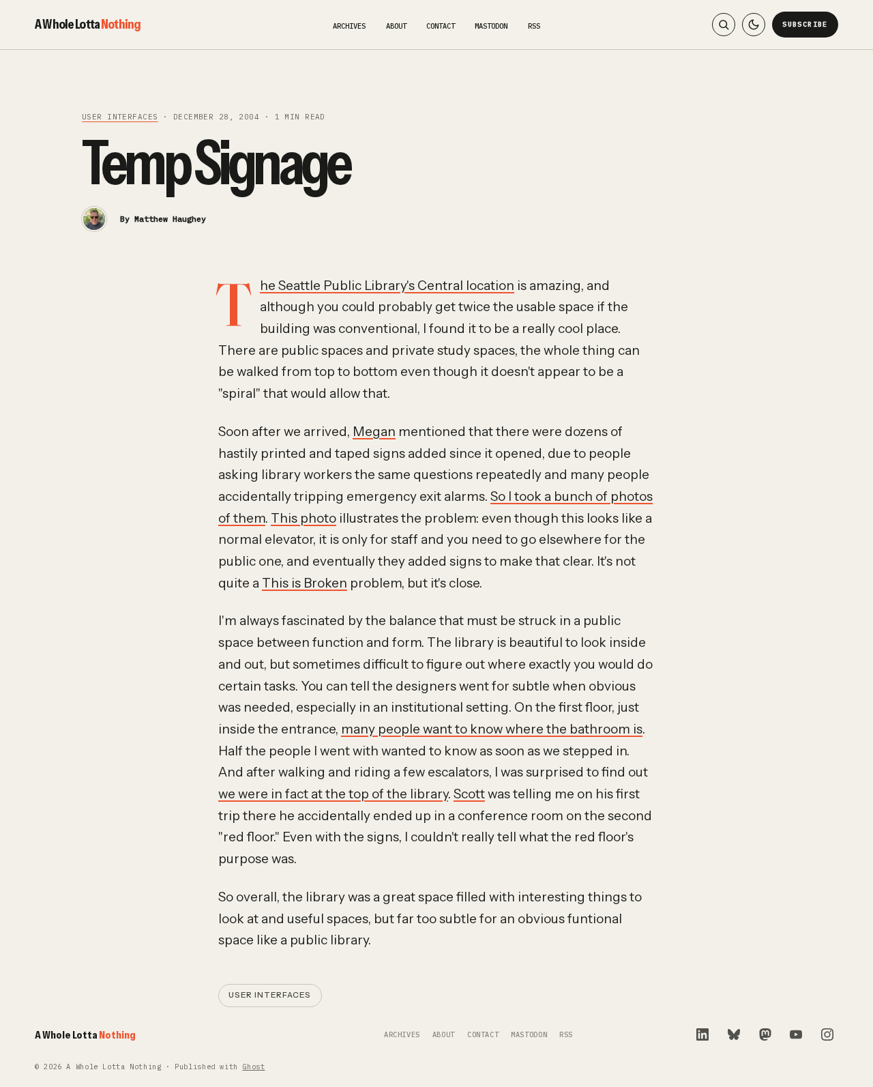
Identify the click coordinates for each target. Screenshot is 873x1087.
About (396, 26)
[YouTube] (796, 1034)
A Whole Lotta (87, 24)
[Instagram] (827, 1034)
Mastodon (491, 26)
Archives (349, 26)
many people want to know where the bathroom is (491, 729)
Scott (469, 794)
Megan (374, 431)
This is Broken (304, 583)
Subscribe (805, 24)
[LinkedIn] (702, 1034)
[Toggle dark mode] (753, 24)
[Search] (723, 24)
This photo (303, 518)
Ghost (253, 1066)
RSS (534, 26)
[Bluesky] (734, 1034)
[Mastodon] (765, 1034)
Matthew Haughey (170, 219)
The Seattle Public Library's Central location (387, 285)
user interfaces (120, 116)
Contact (440, 26)
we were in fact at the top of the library (333, 794)
